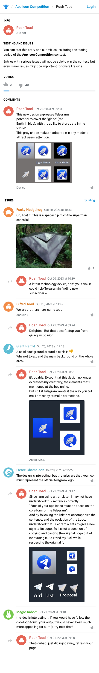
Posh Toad (24, 28)
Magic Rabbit (26, 612)
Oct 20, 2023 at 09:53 (48, 109)
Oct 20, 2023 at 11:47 (49, 304)
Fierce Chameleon (30, 470)
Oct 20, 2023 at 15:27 (59, 470)
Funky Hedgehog (29, 210)
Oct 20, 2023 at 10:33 (58, 210)
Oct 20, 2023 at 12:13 (50, 346)
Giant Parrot (25, 346)
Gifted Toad (25, 304)
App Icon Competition (32, 7)
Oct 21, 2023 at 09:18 (52, 612)
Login (91, 7)
